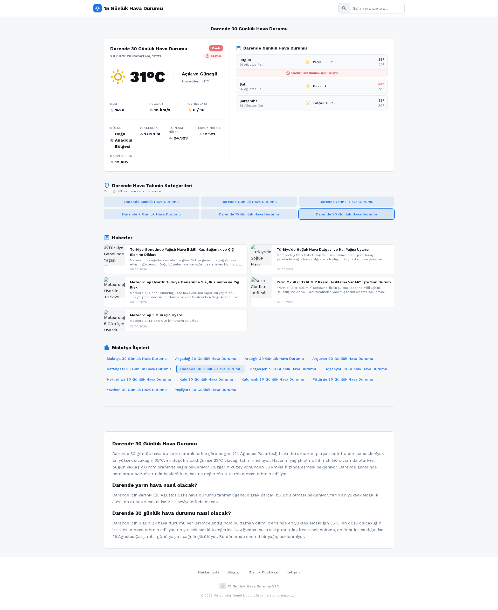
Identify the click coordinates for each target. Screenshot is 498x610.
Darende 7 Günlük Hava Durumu (151, 214)
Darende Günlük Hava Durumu (249, 202)
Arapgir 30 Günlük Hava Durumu (274, 358)
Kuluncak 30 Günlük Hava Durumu (272, 379)
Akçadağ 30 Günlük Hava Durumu (205, 358)
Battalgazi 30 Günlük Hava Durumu (139, 369)
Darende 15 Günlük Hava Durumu (249, 214)
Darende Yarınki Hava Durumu (347, 202)
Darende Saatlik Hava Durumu (151, 202)
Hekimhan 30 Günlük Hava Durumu (139, 379)
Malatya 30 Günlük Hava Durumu (137, 358)
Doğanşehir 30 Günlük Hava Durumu (283, 369)
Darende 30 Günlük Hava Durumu (346, 214)
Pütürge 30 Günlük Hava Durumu (343, 379)
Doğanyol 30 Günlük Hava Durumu (355, 369)
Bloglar (233, 572)
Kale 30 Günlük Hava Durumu (206, 379)
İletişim (293, 572)
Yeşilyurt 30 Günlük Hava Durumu (205, 390)
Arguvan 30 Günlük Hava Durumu (342, 358)
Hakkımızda (208, 572)
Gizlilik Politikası (263, 572)
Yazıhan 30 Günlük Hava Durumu (137, 390)
